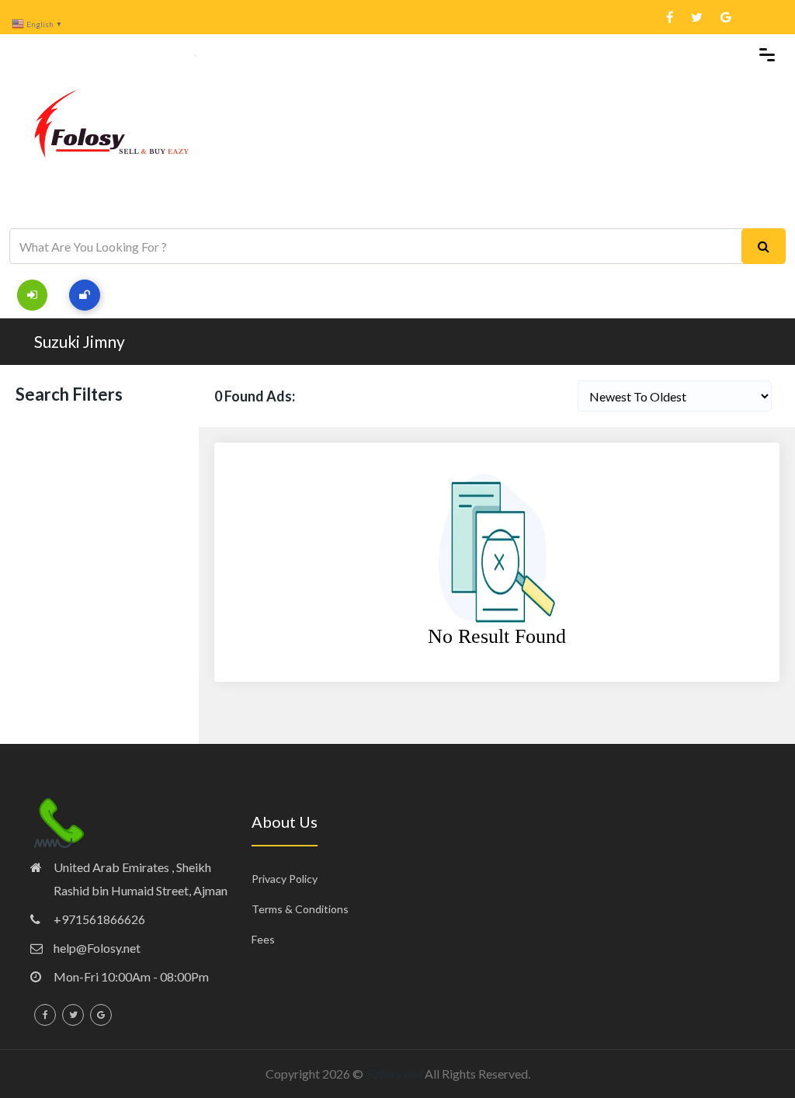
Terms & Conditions (300, 909)
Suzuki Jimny (79, 341)
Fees (263, 939)
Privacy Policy (285, 878)
